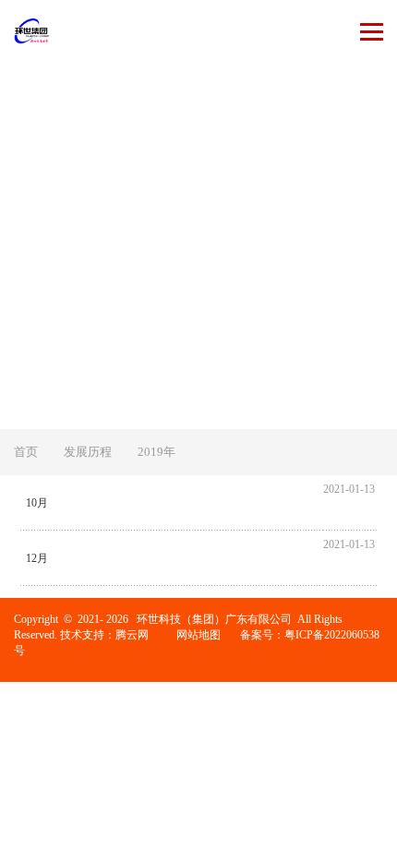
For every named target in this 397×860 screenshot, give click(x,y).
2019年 (156, 452)
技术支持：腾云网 (104, 634)
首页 (26, 452)
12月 (37, 558)
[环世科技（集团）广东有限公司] (31, 31)
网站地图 (198, 634)
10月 (37, 502)
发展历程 (88, 452)
